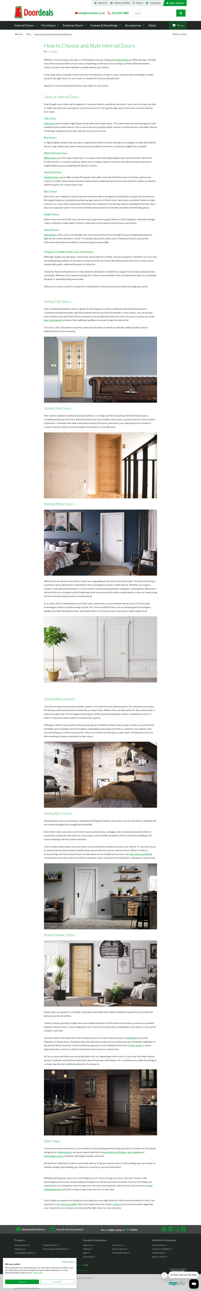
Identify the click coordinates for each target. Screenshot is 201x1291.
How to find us (119, 1249)
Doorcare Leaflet (68, 1204)
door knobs (136, 1045)
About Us (102, 3)
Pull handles (131, 1037)
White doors (50, 157)
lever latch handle (53, 320)
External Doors (50, 1245)
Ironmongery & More (24, 1252)
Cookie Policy (158, 1252)
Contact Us (155, 3)
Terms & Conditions (161, 1249)
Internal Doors (21, 1245)
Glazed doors (50, 234)
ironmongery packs (54, 1156)
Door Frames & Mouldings (55, 1249)
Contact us (117, 1245)
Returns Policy (159, 1256)
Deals (152, 25)
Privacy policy (68, 1261)
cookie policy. (38, 1273)
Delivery (87, 1249)
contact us (117, 1204)
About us (87, 1245)
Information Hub (119, 1252)
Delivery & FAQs (122, 3)
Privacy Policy (158, 1245)
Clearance (19, 1249)
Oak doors (49, 123)
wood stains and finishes (114, 1152)
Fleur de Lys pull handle (140, 854)
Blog (29, 34)
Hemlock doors (52, 177)
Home (20, 34)
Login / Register (176, 3)
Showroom (88, 1256)
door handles (133, 1152)
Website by (176, 1271)
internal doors (122, 59)
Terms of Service (77, 1265)
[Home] (16, 34)
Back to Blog (181, 34)
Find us (139, 3)
